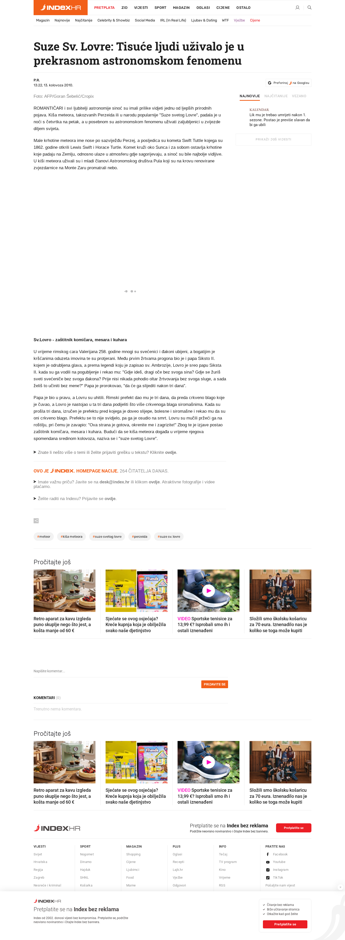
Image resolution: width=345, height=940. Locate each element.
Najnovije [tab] (250, 96)
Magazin (43, 20)
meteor (43, 536)
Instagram (281, 870)
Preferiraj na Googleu (291, 83)
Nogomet (87, 854)
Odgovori (179, 885)
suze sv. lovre (169, 536)
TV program (228, 862)
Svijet (38, 854)
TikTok (278, 877)
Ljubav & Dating (204, 20)
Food (130, 877)
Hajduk (85, 870)
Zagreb (39, 877)
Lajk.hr (178, 870)
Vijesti (141, 8)
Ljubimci (132, 870)
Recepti (178, 862)
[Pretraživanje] (307, 7)
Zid (124, 8)
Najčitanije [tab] (276, 96)
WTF (225, 20)
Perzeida (139, 536)
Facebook (280, 854)
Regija (38, 870)
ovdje (154, 482)
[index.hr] (61, 7)
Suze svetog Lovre (107, 536)
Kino (222, 870)
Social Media (145, 20)
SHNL (84, 877)
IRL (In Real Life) (173, 20)
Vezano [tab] (299, 96)
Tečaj (223, 854)
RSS (222, 885)
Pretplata (104, 8)
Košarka (86, 885)
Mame (131, 885)
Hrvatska (40, 862)
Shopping (133, 854)
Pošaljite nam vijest (280, 885)
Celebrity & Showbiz (113, 20)
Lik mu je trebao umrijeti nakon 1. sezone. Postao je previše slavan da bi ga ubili (280, 117)
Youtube (279, 862)
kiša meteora (71, 536)
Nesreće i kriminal (47, 885)
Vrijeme (225, 877)
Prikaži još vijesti (273, 139)
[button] (40, 589)
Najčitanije (83, 20)
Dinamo (86, 862)
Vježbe (239, 20)
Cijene (223, 8)
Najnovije (62, 20)
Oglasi (203, 8)
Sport (160, 8)
